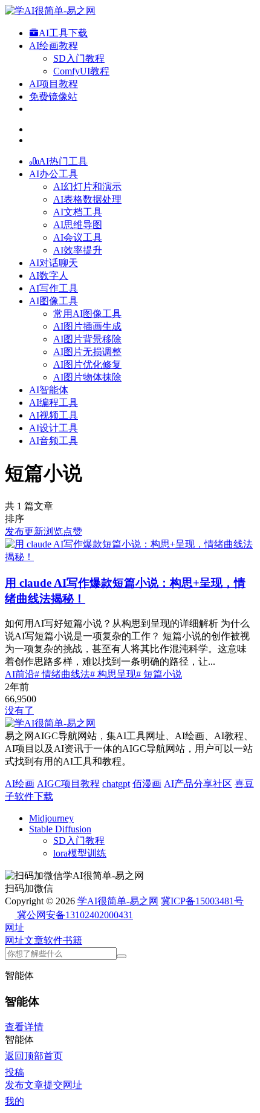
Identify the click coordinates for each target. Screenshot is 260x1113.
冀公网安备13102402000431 (75, 915)
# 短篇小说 (159, 674)
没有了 (19, 710)
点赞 (72, 531)
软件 (53, 940)
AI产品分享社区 (198, 783)
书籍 (72, 940)
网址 (14, 940)
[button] (14, 927)
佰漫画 (146, 783)
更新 (34, 531)
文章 (34, 940)
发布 (14, 531)
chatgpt (116, 783)
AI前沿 (19, 674)
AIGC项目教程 (68, 783)
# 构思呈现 (113, 674)
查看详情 (24, 1027)
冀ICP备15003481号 (202, 901)
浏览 (53, 531)
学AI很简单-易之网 (117, 901)
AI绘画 (19, 783)
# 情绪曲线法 (62, 674)
